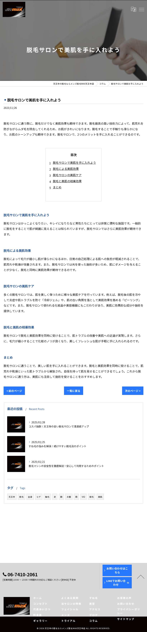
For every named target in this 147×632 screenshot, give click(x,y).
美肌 (100, 496)
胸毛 (47, 496)
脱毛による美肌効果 (66, 168)
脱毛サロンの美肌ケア (67, 175)
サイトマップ (125, 619)
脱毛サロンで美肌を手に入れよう (74, 162)
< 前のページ (14, 391)
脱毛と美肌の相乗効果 (67, 181)
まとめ (57, 187)
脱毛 (21, 496)
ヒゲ (39, 496)
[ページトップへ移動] (140, 576)
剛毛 (91, 496)
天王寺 (12, 496)
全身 (30, 496)
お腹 (69, 496)
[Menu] (141, 9)
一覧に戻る (73, 391)
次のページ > (133, 391)
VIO (83, 496)
